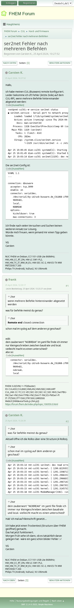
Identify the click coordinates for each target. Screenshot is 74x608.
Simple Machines (45, 604)
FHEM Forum (22, 13)
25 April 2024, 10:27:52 (15, 78)
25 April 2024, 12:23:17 (15, 285)
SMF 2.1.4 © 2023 (29, 604)
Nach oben (9, 580)
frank (12, 279)
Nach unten (9, 63)
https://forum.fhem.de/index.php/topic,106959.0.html (31, 404)
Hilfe (12, 600)
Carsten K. (15, 73)
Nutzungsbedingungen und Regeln (32, 600)
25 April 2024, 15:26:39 (15, 420)
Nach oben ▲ (58, 600)
